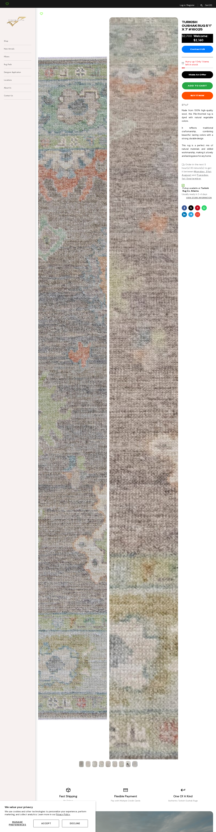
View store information (199, 198)
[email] (197, 214)
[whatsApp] (204, 207)
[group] (81, 764)
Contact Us (8, 95)
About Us (7, 87)
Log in (182, 5)
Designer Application (12, 72)
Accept (46, 823)
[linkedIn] (184, 214)
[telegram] (191, 214)
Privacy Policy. (63, 814)
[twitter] (191, 207)
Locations (8, 80)
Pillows (6, 56)
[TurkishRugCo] (17, 21)
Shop (6, 41)
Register (191, 5)
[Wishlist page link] (7, 1)
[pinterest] (197, 207)
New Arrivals (9, 48)
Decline (75, 823)
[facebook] (184, 207)
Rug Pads (8, 64)
